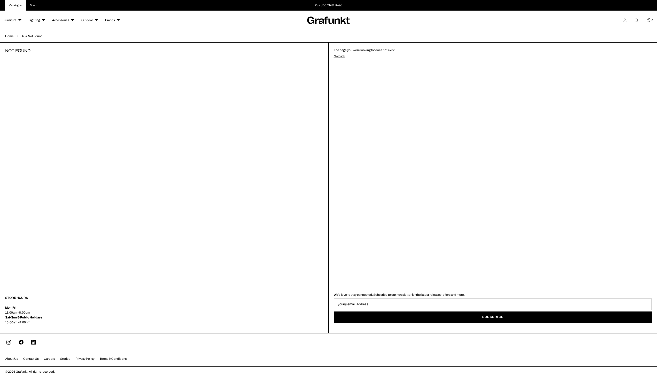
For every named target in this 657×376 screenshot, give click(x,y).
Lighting (34, 20)
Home (9, 36)
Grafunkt (22, 371)
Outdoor (87, 20)
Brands (110, 20)
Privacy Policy (84, 358)
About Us (11, 358)
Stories (65, 358)
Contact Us (31, 358)
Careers (49, 358)
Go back (339, 56)
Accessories (60, 20)
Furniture (10, 20)
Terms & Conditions (113, 358)
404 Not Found (32, 36)
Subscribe (492, 316)
